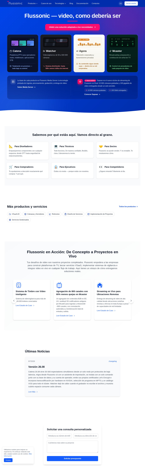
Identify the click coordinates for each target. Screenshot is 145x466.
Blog (71, 3)
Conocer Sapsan (91, 94)
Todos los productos (127, 206)
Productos (32, 3)
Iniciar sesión (131, 3)
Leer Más (31, 392)
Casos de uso (46, 3)
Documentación (82, 3)
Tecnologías (59, 3)
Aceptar (8, 460)
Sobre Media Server (25, 87)
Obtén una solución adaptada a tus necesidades (71, 27)
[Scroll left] (13, 300)
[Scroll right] (131, 300)
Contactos (95, 3)
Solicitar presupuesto (72, 458)
